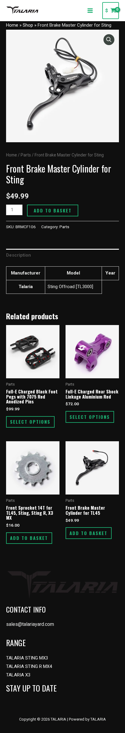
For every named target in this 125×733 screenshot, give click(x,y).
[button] (108, 39)
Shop (28, 25)
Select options (30, 421)
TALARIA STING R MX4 (29, 666)
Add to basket (53, 210)
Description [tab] (18, 255)
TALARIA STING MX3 (27, 658)
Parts (26, 155)
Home (12, 25)
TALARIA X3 (18, 675)
